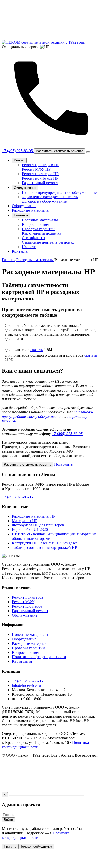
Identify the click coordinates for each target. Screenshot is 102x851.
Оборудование (24, 206)
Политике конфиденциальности (36, 835)
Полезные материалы (40, 220)
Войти (8, 820)
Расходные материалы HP (33, 516)
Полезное (21, 215)
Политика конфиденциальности (39, 657)
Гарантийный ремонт (40, 183)
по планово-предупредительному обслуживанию (47, 414)
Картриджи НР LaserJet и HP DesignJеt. (45, 543)
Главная (8, 260)
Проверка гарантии (38, 229)
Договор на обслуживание (44, 201)
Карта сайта (22, 661)
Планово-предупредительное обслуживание (59, 192)
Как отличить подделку (42, 233)
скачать (36, 350)
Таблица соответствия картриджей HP (44, 547)
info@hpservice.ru (26, 685)
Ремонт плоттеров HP (40, 174)
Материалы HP (24, 521)
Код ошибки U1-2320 (30, 529)
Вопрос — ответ (36, 224)
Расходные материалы (30, 210)
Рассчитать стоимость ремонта (59, 151)
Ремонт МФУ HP (36, 169)
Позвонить (63, 464)
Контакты (20, 251)
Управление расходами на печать (50, 197)
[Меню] (88, 152)
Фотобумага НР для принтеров (38, 525)
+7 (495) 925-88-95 (67, 434)
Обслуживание (25, 188)
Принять (10, 846)
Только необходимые (36, 846)
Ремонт (19, 160)
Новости (29, 247)
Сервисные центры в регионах (48, 242)
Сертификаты (33, 238)
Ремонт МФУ (23, 602)
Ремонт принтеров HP (40, 165)
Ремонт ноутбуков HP (40, 178)
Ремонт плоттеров (27, 606)
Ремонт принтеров (27, 597)
